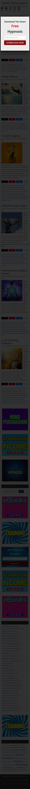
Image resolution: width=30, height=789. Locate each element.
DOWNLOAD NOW (15, 42)
